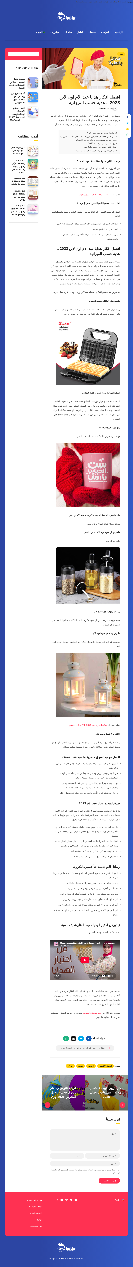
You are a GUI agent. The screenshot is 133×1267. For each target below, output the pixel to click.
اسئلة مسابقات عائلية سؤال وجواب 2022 (91, 194)
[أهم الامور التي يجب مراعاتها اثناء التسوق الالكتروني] (33, 97)
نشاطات (92, 32)
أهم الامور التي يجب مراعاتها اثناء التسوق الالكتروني (18, 97)
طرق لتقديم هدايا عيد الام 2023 (102, 143)
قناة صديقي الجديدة (92, 1012)
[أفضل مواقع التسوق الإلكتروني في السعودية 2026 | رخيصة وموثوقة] (33, 112)
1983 (101, 108)
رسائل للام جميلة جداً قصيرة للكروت (100, 146)
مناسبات (68, 32)
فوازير (39, 1219)
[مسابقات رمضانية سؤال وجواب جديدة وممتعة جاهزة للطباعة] (33, 164)
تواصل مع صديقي (34, 1206)
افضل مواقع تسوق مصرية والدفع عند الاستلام (96, 140)
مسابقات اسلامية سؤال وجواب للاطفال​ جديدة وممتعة (18, 209)
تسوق (130, 1)
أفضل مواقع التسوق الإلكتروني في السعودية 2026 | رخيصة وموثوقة (17, 114)
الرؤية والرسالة (36, 1213)
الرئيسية (119, 32)
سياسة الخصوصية (34, 1200)
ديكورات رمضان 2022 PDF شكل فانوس (88, 725)
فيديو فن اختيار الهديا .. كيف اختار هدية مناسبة (96, 150)
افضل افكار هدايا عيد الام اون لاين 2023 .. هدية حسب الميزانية (88, 136)
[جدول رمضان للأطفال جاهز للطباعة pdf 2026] (33, 194)
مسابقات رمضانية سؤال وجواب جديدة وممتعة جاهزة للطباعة (18, 166)
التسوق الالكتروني (105, 1066)
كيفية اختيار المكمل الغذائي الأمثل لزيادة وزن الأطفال (17, 83)
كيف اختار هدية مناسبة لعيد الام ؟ (102, 133)
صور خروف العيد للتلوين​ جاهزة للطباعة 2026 (17, 150)
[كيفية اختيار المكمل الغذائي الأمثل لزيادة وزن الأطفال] (33, 82)
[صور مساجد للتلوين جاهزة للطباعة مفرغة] (33, 181)
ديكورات (55, 32)
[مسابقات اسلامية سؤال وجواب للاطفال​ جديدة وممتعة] (33, 209)
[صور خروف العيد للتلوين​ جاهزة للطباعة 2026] (33, 151)
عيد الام (70, 1066)
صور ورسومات (36, 1226)
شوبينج (80, 1066)
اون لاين (91, 1066)
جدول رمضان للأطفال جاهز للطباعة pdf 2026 (19, 195)
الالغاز (80, 32)
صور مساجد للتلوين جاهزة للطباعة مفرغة (18, 181)
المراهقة (105, 32)
